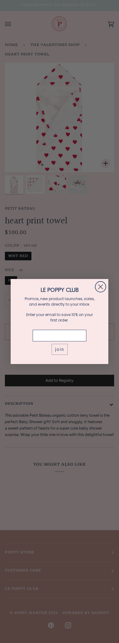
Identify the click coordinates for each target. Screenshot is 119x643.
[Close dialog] (100, 286)
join (59, 349)
